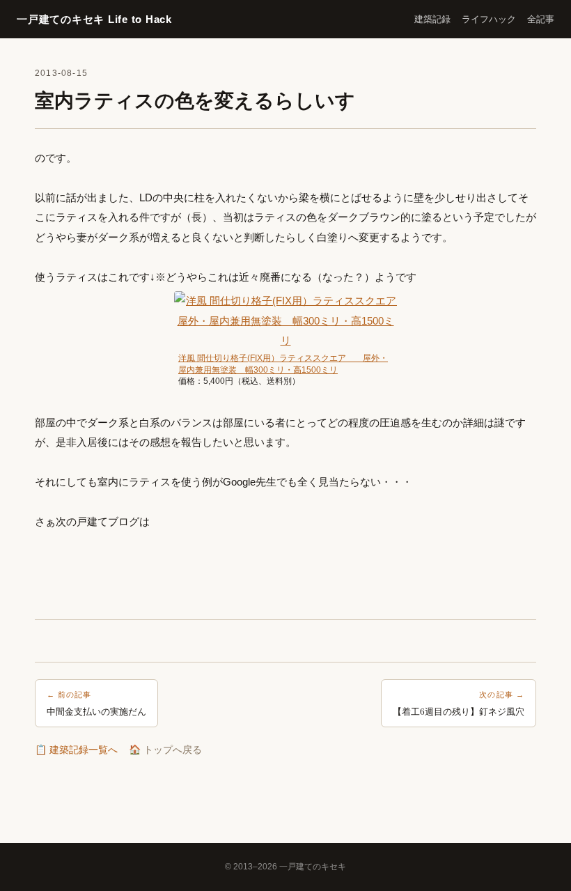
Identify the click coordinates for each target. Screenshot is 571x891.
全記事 (540, 19)
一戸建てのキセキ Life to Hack (94, 19)
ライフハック (489, 19)
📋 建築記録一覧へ (76, 749)
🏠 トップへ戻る (165, 749)
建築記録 (432, 19)
